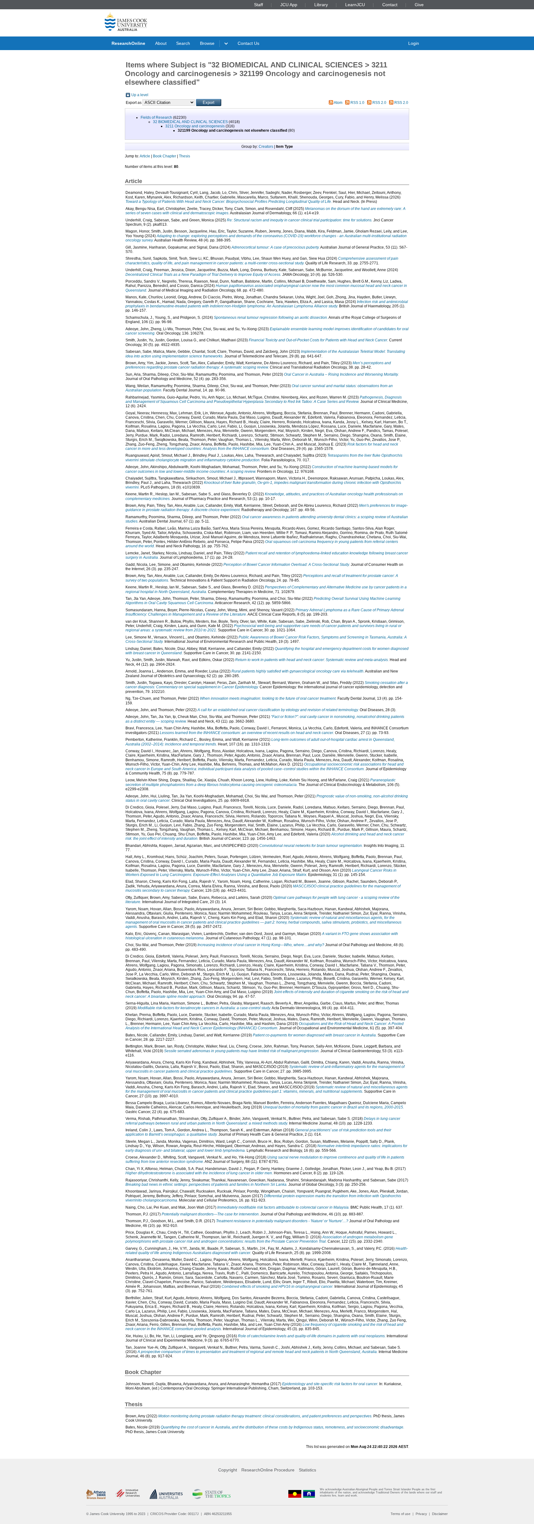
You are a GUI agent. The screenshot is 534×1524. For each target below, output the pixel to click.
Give (419, 4)
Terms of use (400, 1514)
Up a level (139, 95)
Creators (266, 146)
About (161, 43)
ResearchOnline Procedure (268, 1469)
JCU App (288, 4)
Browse (207, 43)
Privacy (421, 1514)
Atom (338, 102)
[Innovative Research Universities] (127, 1494)
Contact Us (248, 43)
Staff (258, 4)
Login (413, 43)
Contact (389, 4)
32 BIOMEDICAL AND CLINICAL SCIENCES (190, 122)
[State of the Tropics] (211, 1494)
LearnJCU (355, 4)
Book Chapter (164, 156)
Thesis (184, 156)
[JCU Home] (126, 21)
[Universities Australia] (166, 1494)
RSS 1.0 (357, 102)
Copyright (227, 1469)
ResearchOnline (128, 43)
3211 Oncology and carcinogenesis (195, 126)
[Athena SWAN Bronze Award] (95, 1494)
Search (183, 43)
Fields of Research (156, 117)
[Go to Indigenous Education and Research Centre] (294, 1494)
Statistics (307, 1469)
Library (321, 4)
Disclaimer (440, 1514)
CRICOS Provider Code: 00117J (174, 1514)
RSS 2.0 (379, 102)
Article (145, 156)
